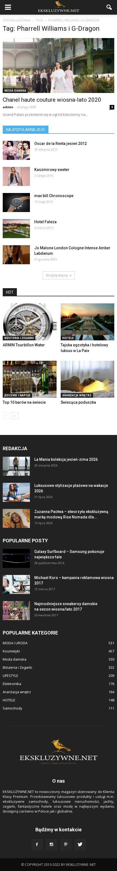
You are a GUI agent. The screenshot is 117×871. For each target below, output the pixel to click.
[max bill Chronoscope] (16, 202)
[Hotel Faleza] (16, 228)
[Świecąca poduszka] (88, 379)
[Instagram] (51, 844)
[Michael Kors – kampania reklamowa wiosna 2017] (16, 584)
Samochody (12, 708)
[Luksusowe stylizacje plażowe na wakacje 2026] (16, 492)
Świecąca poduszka (78, 402)
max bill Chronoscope (53, 196)
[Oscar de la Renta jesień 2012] (16, 150)
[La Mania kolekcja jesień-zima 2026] (16, 466)
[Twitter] (80, 844)
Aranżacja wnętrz (76, 395)
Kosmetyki (11, 651)
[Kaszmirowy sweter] (16, 176)
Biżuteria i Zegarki (19, 338)
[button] (109, 7)
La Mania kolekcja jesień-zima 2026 (66, 459)
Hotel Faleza (45, 222)
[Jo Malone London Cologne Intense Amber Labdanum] (16, 254)
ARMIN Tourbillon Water (24, 345)
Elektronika (12, 683)
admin (8, 107)
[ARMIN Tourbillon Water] (30, 321)
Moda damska (15, 90)
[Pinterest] (65, 844)
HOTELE (68, 338)
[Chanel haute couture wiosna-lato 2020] (58, 65)
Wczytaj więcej (57, 275)
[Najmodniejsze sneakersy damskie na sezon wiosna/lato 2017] (16, 610)
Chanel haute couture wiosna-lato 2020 (52, 100)
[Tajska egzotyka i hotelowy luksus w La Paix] (88, 321)
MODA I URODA (15, 642)
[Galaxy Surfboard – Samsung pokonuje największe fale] (16, 558)
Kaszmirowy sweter (51, 169)
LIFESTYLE (10, 675)
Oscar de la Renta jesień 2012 (60, 143)
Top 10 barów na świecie (24, 402)
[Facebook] (37, 844)
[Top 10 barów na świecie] (30, 379)
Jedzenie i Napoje (17, 395)
